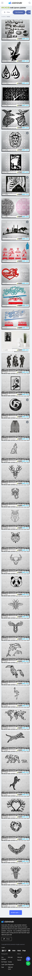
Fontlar (10, 962)
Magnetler (11, 964)
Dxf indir (10, 957)
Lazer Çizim (4, 964)
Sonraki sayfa (14, 912)
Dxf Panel (4, 962)
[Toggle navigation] (2, 2)
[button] (6, 12)
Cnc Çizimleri (19, 12)
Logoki (3, 947)
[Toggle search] (29, 3)
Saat (2, 967)
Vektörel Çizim (10, 968)
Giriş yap (19, 957)
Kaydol (19, 960)
